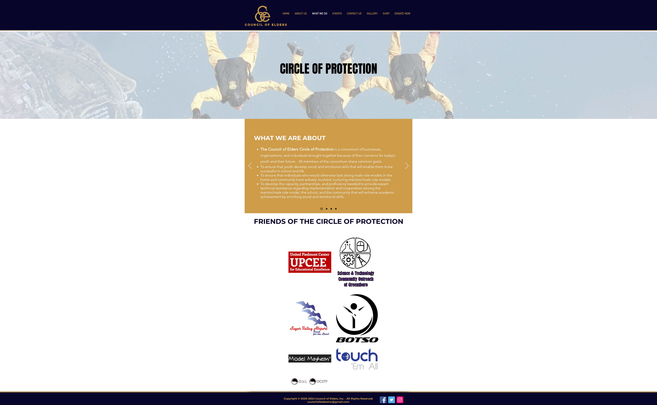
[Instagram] (400, 399)
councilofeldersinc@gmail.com (328, 401)
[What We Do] (336, 208)
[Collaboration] (331, 208)
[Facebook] (383, 399)
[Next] (407, 166)
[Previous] (250, 166)
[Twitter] (391, 399)
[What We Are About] (321, 209)
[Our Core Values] (326, 208)
